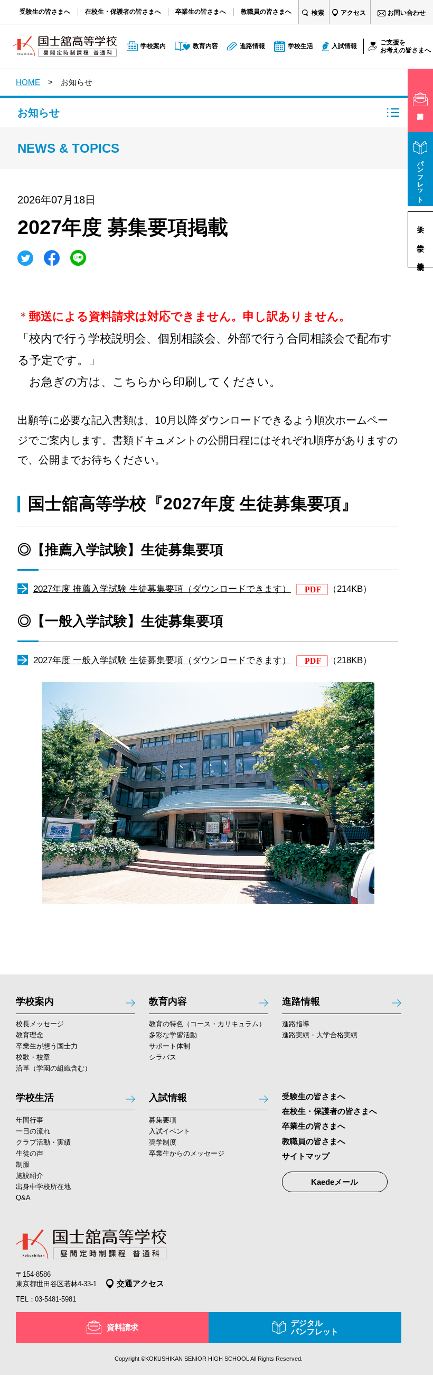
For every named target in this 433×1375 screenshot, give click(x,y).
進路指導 (295, 1024)
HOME (28, 82)
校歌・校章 (33, 1057)
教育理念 (29, 1035)
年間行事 (29, 1120)
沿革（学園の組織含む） (53, 1068)
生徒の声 (29, 1153)
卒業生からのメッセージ (186, 1153)
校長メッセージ (40, 1024)
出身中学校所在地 (43, 1187)
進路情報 (301, 1001)
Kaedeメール (334, 1181)
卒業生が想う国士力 (47, 1046)
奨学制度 (162, 1142)
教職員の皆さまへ (313, 1141)
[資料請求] (420, 100)
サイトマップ (306, 1155)
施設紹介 (29, 1175)
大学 (420, 221)
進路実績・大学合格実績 (319, 1035)
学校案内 (35, 1001)
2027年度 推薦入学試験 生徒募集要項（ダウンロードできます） (162, 589)
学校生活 (35, 1097)
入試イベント (169, 1131)
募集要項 (162, 1120)
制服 (23, 1164)
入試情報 (168, 1097)
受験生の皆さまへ (313, 1096)
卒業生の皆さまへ (313, 1125)
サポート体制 (169, 1046)
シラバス (162, 1057)
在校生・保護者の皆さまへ (329, 1111)
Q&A (23, 1198)
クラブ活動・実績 (43, 1142)
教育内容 (168, 1001)
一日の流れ (33, 1131)
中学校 (420, 239)
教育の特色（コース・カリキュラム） (207, 1024)
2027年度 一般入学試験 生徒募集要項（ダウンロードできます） (162, 660)
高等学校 (420, 257)
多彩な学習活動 (173, 1035)
